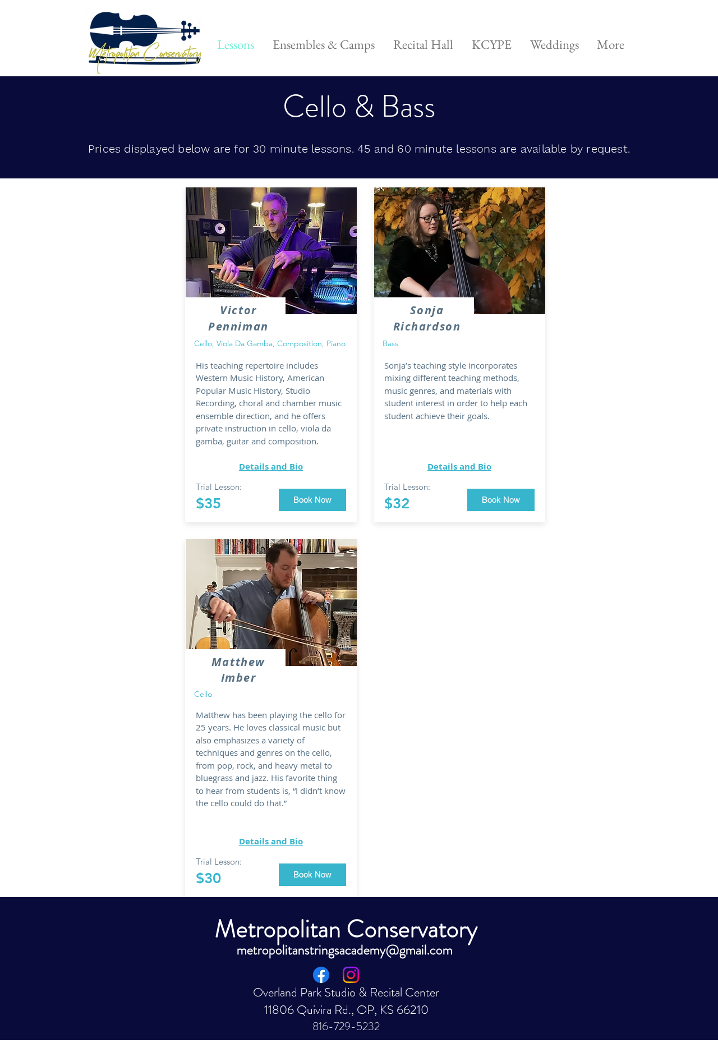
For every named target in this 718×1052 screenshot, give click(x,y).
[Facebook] (321, 975)
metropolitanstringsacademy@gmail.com (345, 949)
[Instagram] (351, 975)
